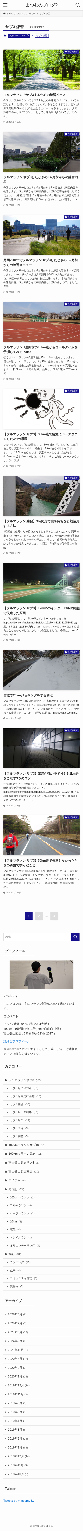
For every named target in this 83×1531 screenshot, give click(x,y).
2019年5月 (17, 1412)
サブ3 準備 (19, 1128)
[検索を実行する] (75, 937)
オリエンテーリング (25, 1245)
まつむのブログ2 (42, 5)
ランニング (20, 1262)
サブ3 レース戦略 (24, 1112)
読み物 (16, 1286)
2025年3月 (17, 1314)
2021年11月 (18, 1350)
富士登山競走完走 (24, 1171)
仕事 (15, 1270)
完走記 (16, 1189)
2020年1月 (18, 1376)
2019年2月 (18, 1438)
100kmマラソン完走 (25, 1153)
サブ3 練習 (20, 1104)
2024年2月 (17, 1341)
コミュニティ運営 (23, 1278)
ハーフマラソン (22, 1213)
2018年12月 (19, 1456)
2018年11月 (18, 1465)
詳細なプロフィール (16, 1041)
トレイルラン (21, 1237)
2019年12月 (19, 1385)
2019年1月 (18, 1447)
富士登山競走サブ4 (24, 1162)
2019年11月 (18, 1394)
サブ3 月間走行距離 (25, 1096)
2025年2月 (17, 1323)
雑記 (15, 1254)
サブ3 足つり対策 (24, 1088)
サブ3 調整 (19, 1136)
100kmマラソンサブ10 (26, 1145)
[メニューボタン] (5, 5)
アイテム (17, 1180)
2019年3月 (17, 1429)
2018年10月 (18, 1474)
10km (16, 1221)
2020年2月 (17, 1367)
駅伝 (15, 1229)
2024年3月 (18, 1332)
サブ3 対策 (20, 1120)
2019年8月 (17, 1403)
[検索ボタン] (78, 5)
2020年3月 (18, 1358)
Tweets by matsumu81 (18, 1500)
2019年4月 (17, 1421)
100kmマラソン (22, 1197)
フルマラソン (21, 1205)
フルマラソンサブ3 (19, 35)
